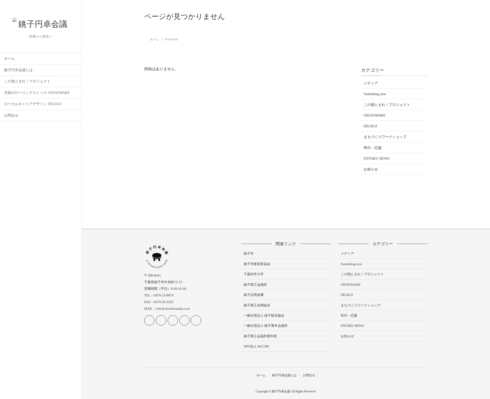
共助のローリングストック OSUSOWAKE (37, 93)
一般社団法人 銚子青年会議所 (266, 326)
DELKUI (370, 126)
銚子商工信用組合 (257, 305)
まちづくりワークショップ (385, 137)
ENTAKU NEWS (376, 158)
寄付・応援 (373, 148)
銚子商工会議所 (255, 284)
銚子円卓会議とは (18, 70)
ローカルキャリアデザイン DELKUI (33, 104)
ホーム (9, 58)
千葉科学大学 (254, 274)
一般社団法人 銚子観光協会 (264, 315)
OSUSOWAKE (375, 115)
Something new (375, 94)
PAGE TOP (475, 382)
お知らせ (371, 169)
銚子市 (249, 253)
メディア (371, 83)
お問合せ (11, 115)
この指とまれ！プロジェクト (27, 81)
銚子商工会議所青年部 (260, 336)
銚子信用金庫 (254, 295)
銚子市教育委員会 (257, 264)
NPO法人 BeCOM (256, 346)
